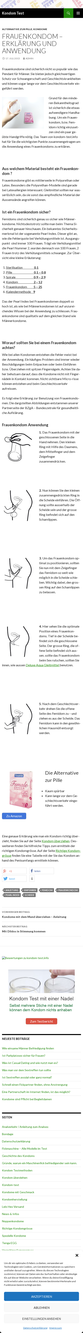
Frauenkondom (68, 890)
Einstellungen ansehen (41, 1318)
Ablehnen (42, 1307)
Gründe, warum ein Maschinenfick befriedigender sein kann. (39, 1163)
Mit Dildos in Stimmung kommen (24, 929)
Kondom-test (10, 1185)
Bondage (7, 1134)
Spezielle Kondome (14, 1235)
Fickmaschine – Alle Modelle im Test (24, 1148)
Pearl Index (12, 895)
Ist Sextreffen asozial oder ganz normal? (27, 1077)
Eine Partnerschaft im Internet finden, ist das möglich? (36, 1092)
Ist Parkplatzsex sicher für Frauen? (23, 1055)
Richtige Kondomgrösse (17, 1228)
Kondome (40, 29)
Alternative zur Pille (17, 29)
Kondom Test (13, 13)
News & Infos (10, 1214)
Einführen (30, 890)
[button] (77, 1255)
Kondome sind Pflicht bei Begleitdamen (27, 1099)
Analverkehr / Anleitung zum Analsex (25, 1126)
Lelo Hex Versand (13, 1206)
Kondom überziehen (56, 841)
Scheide (29, 895)
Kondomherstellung (14, 1199)
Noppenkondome (13, 1221)
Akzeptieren (41, 1296)
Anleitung (11, 890)
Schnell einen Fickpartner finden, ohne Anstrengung (34, 1084)
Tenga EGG (9, 1243)
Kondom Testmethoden (17, 1170)
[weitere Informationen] (32, 878)
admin (29, 58)
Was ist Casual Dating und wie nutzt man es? (30, 1063)
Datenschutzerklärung (35, 1327)
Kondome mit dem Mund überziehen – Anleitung (34, 914)
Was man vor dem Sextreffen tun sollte (26, 1070)
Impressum (55, 1327)
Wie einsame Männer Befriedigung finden (28, 1048)
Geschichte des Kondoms (18, 1155)
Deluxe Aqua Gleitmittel (43, 665)
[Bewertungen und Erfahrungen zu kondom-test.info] (25, 957)
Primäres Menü (78, 13)
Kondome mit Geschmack (18, 1192)
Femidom (47, 890)
